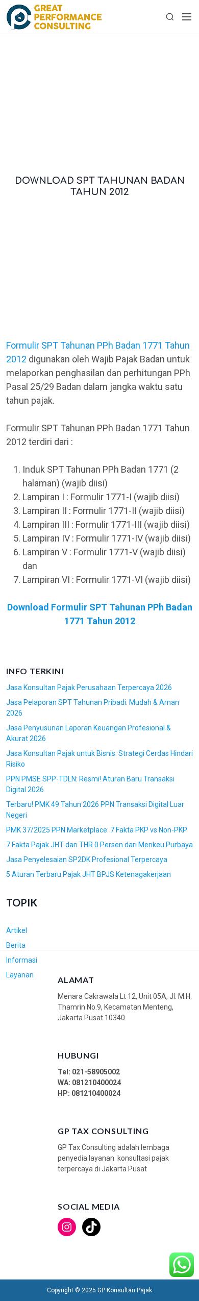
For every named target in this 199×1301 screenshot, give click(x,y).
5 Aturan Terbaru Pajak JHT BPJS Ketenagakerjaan (88, 874)
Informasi (21, 960)
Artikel (16, 930)
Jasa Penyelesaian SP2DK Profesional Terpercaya (86, 859)
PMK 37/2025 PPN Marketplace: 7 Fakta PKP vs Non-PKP (96, 830)
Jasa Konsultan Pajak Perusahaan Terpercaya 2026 (89, 687)
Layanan (20, 975)
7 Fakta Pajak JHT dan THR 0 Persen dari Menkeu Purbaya (99, 845)
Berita (16, 945)
